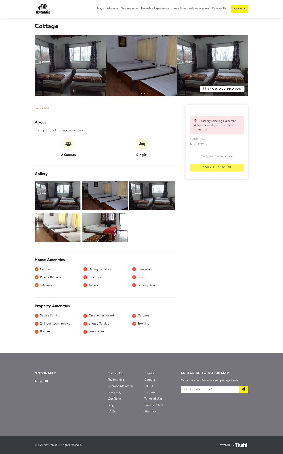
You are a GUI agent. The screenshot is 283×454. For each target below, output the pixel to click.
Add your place (199, 8)
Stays (100, 8)
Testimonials (116, 379)
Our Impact (128, 8)
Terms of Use (153, 399)
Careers (149, 379)
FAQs (111, 411)
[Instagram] (41, 381)
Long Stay (179, 8)
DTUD (148, 386)
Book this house (217, 167)
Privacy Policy (153, 405)
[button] (141, 93)
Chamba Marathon (120, 386)
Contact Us (219, 8)
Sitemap (150, 411)
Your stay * (199, 139)
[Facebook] (36, 381)
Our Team (114, 399)
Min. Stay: (198, 144)
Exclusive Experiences (155, 8)
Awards (149, 373)
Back (44, 109)
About (111, 8)
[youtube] (46, 381)
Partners (149, 392)
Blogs (112, 405)
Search (240, 9)
